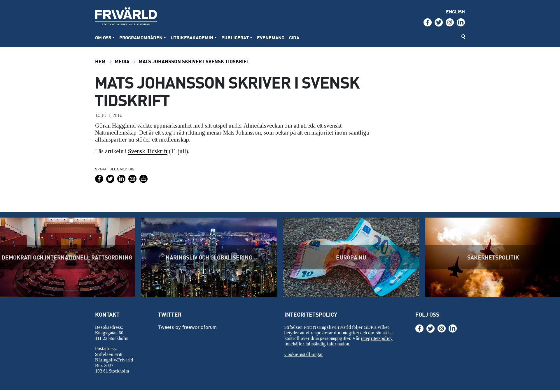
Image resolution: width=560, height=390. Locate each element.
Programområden (140, 37)
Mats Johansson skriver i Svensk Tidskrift (194, 61)
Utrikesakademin (192, 37)
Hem (100, 61)
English (455, 11)
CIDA (294, 37)
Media (122, 61)
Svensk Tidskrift (147, 151)
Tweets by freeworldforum (187, 327)
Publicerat (235, 37)
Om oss (103, 37)
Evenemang (270, 37)
